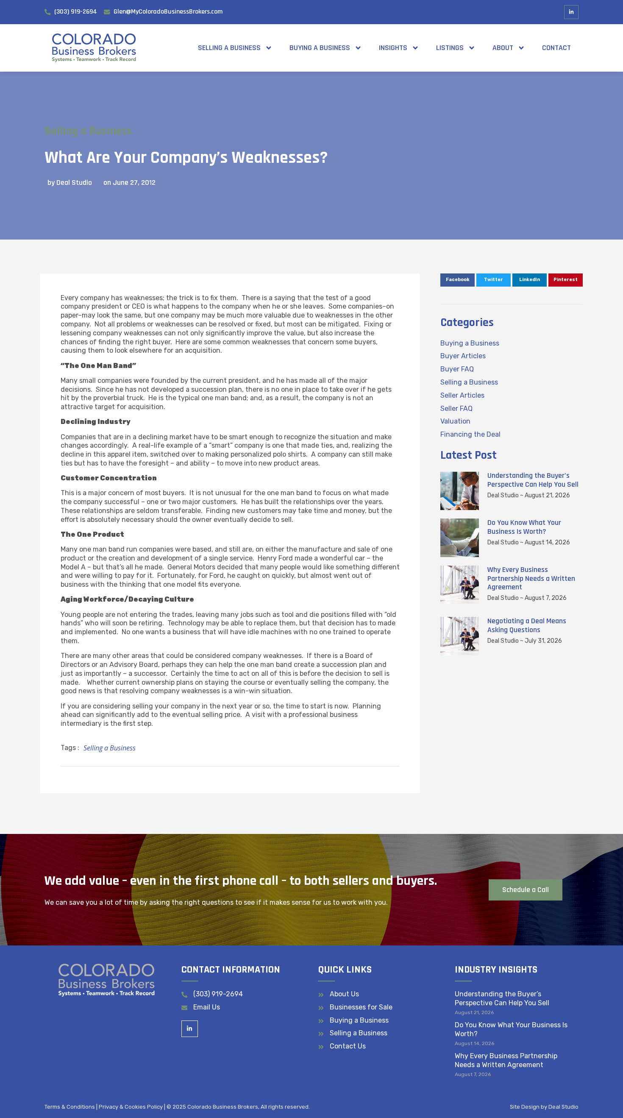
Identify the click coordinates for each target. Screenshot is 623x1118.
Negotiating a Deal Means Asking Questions (526, 625)
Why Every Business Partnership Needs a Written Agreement (531, 578)
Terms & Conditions (69, 1107)
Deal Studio (563, 1107)
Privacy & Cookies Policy (131, 1107)
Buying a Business (319, 48)
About (502, 48)
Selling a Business (229, 48)
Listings (450, 48)
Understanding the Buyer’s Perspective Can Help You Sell (532, 480)
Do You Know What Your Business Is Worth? (524, 527)
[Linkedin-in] (571, 12)
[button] (457, 280)
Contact (556, 48)
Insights (393, 48)
